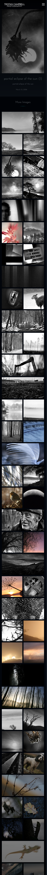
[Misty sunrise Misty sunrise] (12, 741)
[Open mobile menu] (43, 4)
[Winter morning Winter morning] (12, 542)
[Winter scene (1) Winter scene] (12, 343)
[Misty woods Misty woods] (23, 675)
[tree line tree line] (34, 232)
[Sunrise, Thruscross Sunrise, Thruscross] (12, 652)
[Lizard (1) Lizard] (34, 829)
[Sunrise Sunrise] (34, 652)
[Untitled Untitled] (23, 276)
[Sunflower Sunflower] (34, 741)
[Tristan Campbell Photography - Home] (14, 5)
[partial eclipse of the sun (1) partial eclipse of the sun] (12, 166)
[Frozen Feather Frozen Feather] (23, 454)
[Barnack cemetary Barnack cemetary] (34, 586)
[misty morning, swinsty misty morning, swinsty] (23, 122)
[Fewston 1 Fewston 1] (34, 343)
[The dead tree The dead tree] (34, 719)
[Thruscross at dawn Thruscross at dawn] (34, 631)
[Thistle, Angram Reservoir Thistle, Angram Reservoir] (23, 785)
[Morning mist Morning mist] (12, 719)
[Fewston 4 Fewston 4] (34, 410)
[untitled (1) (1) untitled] (12, 298)
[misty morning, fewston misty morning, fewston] (12, 144)
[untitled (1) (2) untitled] (12, 254)
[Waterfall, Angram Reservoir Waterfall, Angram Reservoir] (12, 763)
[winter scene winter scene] (23, 321)
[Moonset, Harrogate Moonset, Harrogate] (12, 829)
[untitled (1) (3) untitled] (23, 210)
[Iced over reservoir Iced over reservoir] (34, 476)
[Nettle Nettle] (12, 807)
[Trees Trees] (23, 697)
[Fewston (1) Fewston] (12, 586)
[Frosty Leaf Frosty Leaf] (34, 807)
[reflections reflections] (34, 542)
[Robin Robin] (12, 498)
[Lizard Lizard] (23, 851)
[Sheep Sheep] (34, 298)
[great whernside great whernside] (12, 188)
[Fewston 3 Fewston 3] (12, 410)
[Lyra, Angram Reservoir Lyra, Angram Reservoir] (34, 763)
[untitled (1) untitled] (34, 254)
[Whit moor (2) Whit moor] (34, 144)
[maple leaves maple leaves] (12, 232)
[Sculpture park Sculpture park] (23, 608)
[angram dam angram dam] (34, 166)
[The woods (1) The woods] (12, 431)
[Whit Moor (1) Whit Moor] (23, 365)
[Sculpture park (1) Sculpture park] (12, 631)
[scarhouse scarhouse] (34, 188)
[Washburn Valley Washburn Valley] (23, 520)
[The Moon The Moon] (34, 498)
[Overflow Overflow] (34, 431)
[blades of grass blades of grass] (12, 476)
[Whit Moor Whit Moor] (23, 564)
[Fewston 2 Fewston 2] (23, 387)
